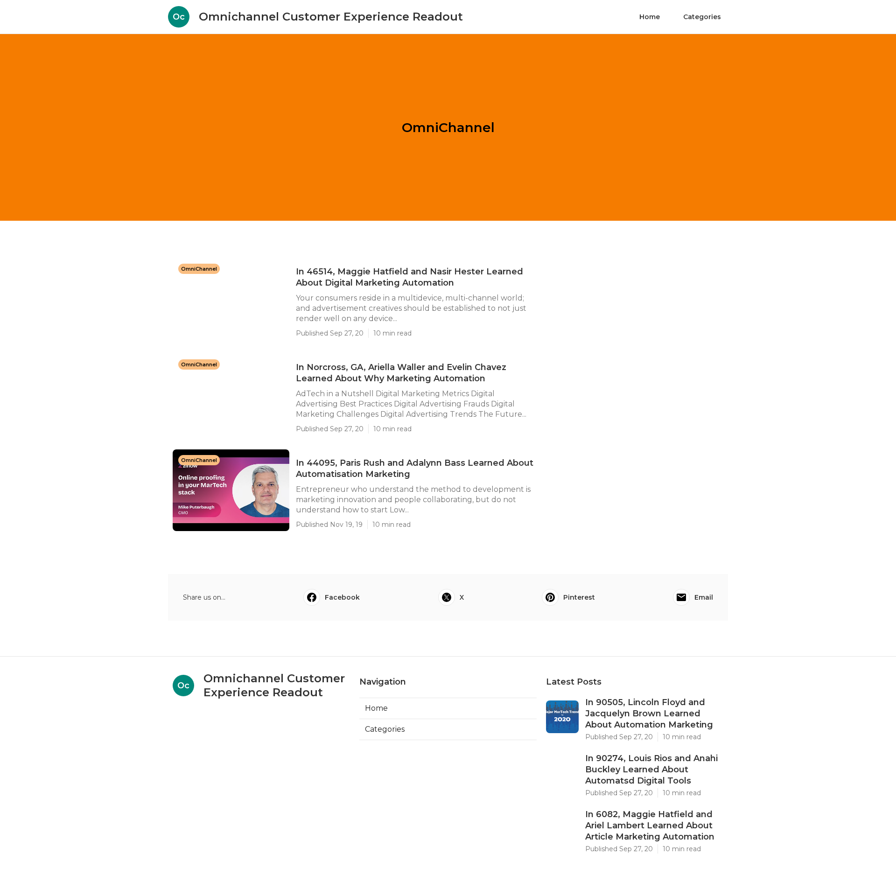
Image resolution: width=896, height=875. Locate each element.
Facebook (342, 597)
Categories (702, 17)
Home (649, 17)
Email (703, 597)
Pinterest (579, 597)
